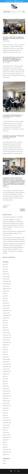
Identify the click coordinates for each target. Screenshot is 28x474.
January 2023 (6, 361)
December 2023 (7, 335)
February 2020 (6, 400)
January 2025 (6, 308)
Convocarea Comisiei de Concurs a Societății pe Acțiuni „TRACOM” (13, 115)
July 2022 (5, 376)
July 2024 (5, 320)
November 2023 (7, 337)
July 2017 (5, 442)
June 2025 (5, 296)
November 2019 (7, 405)
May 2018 (5, 430)
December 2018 (7, 420)
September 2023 (7, 342)
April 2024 (5, 327)
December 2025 (7, 281)
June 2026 (5, 266)
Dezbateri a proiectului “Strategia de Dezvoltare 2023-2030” (13, 136)
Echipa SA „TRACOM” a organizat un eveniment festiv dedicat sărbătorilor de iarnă (13, 38)
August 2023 (6, 344)
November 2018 (7, 422)
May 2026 (5, 269)
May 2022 (5, 381)
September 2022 (7, 371)
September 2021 (7, 396)
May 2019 (5, 413)
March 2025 (6, 303)
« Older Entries (6, 205)
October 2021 (6, 393)
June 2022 (5, 379)
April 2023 (5, 354)
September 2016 (7, 452)
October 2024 (6, 313)
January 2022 (6, 388)
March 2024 (6, 330)
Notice (4, 463)
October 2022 (6, 369)
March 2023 (6, 357)
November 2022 (7, 366)
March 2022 (6, 386)
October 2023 (6, 340)
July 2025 (5, 293)
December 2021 (7, 391)
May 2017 (5, 447)
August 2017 (6, 440)
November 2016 (7, 449)
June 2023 (5, 349)
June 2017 (5, 444)
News (4, 461)
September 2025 (7, 288)
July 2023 (5, 347)
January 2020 (6, 403)
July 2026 (5, 264)
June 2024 (5, 322)
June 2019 (5, 410)
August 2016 (6, 454)
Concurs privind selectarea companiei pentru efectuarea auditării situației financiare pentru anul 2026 (14, 233)
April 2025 (5, 301)
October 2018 (6, 425)
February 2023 (6, 359)
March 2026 (6, 274)
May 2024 (5, 325)
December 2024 (7, 310)
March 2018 (6, 432)
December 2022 (7, 364)
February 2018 (6, 435)
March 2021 (6, 398)
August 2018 (6, 427)
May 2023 (5, 352)
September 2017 (7, 437)
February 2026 (6, 276)
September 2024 (7, 315)
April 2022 (5, 383)
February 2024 (6, 332)
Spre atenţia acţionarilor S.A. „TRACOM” (13, 217)
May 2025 (5, 298)
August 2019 (6, 408)
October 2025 (6, 286)
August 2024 (6, 318)
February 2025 (6, 305)
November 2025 (7, 283)
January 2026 (6, 279)
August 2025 (6, 291)
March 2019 (6, 418)
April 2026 (5, 271)
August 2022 (6, 374)
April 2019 (5, 415)
